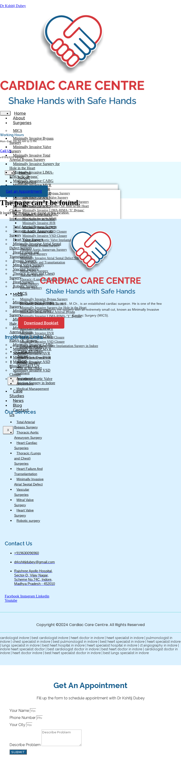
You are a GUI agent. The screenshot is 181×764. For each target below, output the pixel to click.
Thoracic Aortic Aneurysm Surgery (28, 434)
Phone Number (23, 717)
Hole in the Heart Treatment (28, 370)
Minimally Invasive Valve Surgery (30, 149)
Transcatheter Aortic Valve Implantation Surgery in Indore (59, 346)
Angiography (25, 378)
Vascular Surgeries (21, 492)
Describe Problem (25, 745)
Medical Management (32, 389)
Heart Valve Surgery (24, 512)
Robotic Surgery (31, 288)
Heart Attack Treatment (33, 357)
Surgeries (22, 122)
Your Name (19, 710)
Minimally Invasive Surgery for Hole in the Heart (34, 166)
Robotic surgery (28, 520)
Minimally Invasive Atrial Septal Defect (29, 481)
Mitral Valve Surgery (24, 502)
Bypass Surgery (28, 363)
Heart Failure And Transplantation (28, 471)
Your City (17, 724)
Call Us (5, 151)
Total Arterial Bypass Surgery (26, 424)
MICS (17, 131)
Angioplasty (25, 383)
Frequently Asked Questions (28, 349)
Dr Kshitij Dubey (13, 6)
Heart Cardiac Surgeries (25, 445)
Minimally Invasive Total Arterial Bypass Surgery (29, 157)
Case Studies (16, 393)
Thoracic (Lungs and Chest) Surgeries (27, 458)
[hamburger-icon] (5, 113)
